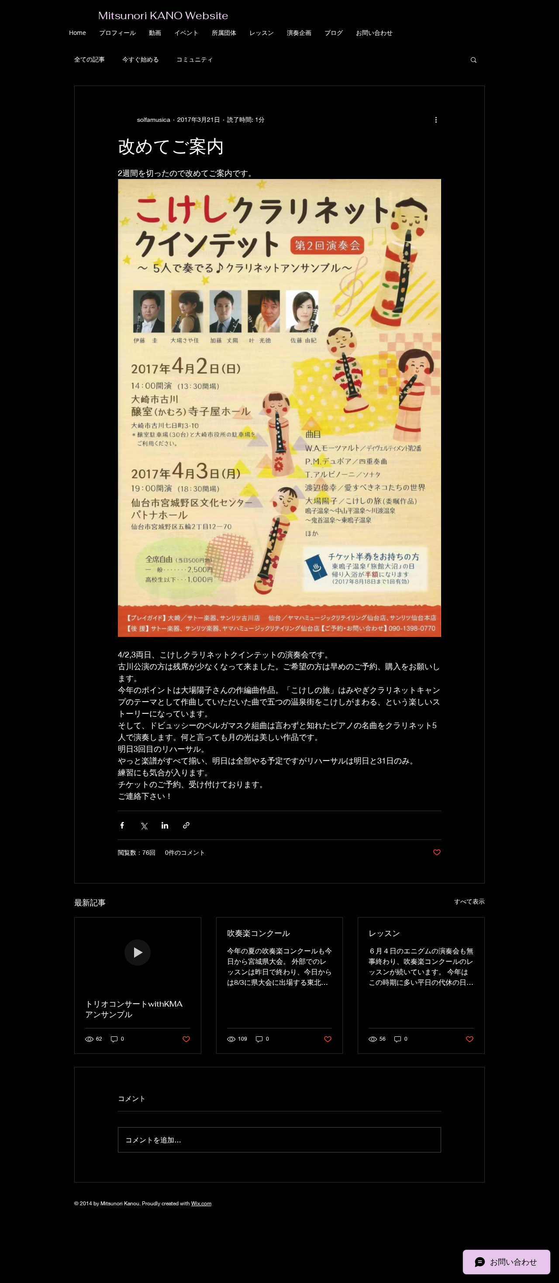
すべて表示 (469, 901)
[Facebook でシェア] (122, 825)
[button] (473, 59)
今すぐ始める (140, 59)
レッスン (384, 933)
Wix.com (201, 1203)
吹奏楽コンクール (258, 933)
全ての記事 (89, 59)
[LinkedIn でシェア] (165, 825)
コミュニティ (194, 59)
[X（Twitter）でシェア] (143, 825)
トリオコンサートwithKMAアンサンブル (134, 1009)
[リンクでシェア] (186, 825)
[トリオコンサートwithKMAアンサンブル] (138, 953)
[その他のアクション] (436, 119)
